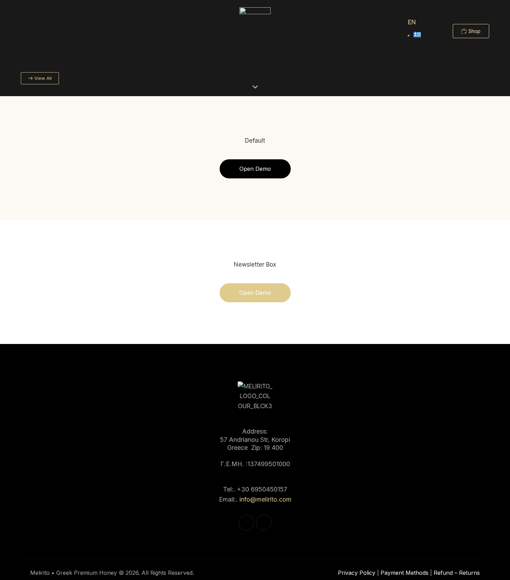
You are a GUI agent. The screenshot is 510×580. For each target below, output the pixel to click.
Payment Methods (404, 572)
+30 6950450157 (262, 489)
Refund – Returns (457, 572)
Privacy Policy (356, 572)
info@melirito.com (265, 499)
